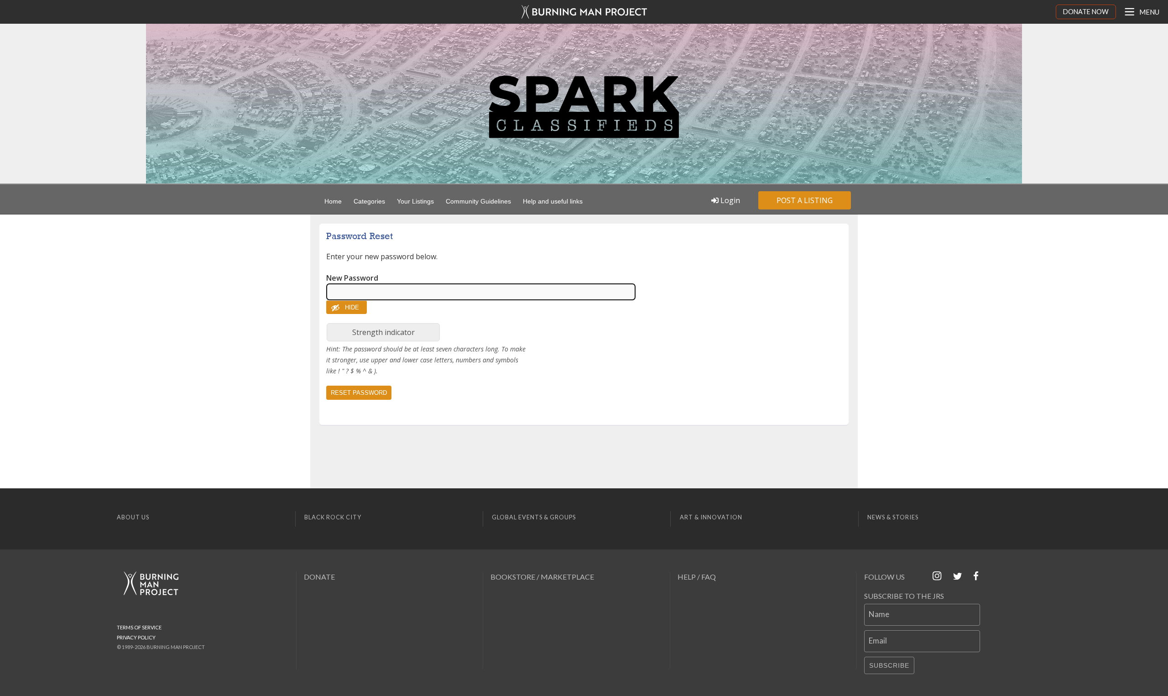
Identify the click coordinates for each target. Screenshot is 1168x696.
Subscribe (889, 665)
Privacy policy (136, 637)
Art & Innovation (711, 517)
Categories (369, 201)
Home (333, 201)
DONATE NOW (1086, 12)
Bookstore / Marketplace (542, 576)
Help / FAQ (697, 576)
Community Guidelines (478, 201)
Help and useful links (553, 201)
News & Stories (892, 517)
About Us (133, 517)
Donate (319, 576)
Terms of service (139, 627)
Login (729, 200)
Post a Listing (805, 200)
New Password (352, 278)
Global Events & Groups (534, 517)
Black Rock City (332, 517)
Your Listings (415, 201)
